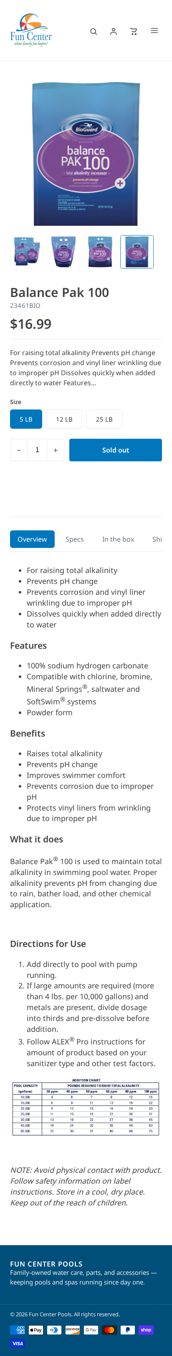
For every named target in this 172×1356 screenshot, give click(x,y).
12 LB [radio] (64, 419)
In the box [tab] (118, 539)
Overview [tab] (32, 539)
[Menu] (154, 31)
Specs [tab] (75, 539)
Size (15, 402)
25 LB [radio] (104, 419)
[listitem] (26, 252)
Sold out (115, 450)
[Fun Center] (31, 30)
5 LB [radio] (26, 419)
